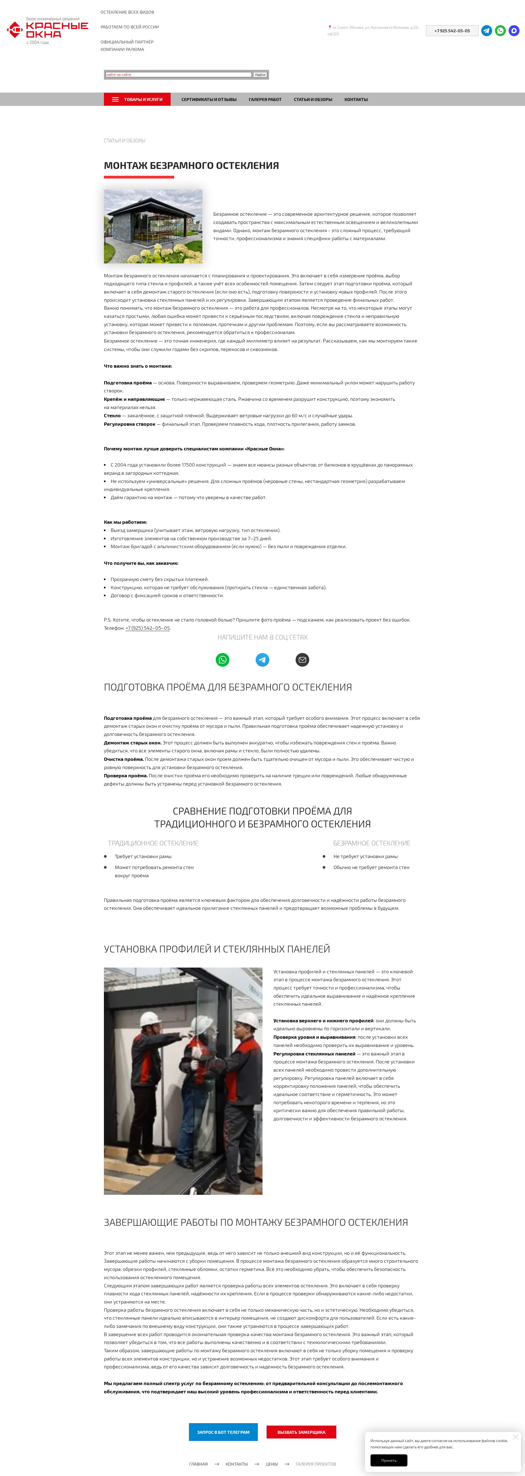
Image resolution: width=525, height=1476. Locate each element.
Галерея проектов (316, 1463)
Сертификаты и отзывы (209, 99)
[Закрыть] (515, 1437)
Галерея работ (265, 99)
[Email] (302, 660)
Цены (272, 1463)
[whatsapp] (500, 30)
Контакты (356, 99)
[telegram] (486, 30)
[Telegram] (262, 660)
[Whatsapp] (222, 660)
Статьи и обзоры (313, 99)
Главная (198, 1463)
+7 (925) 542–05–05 (148, 628)
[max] (514, 30)
